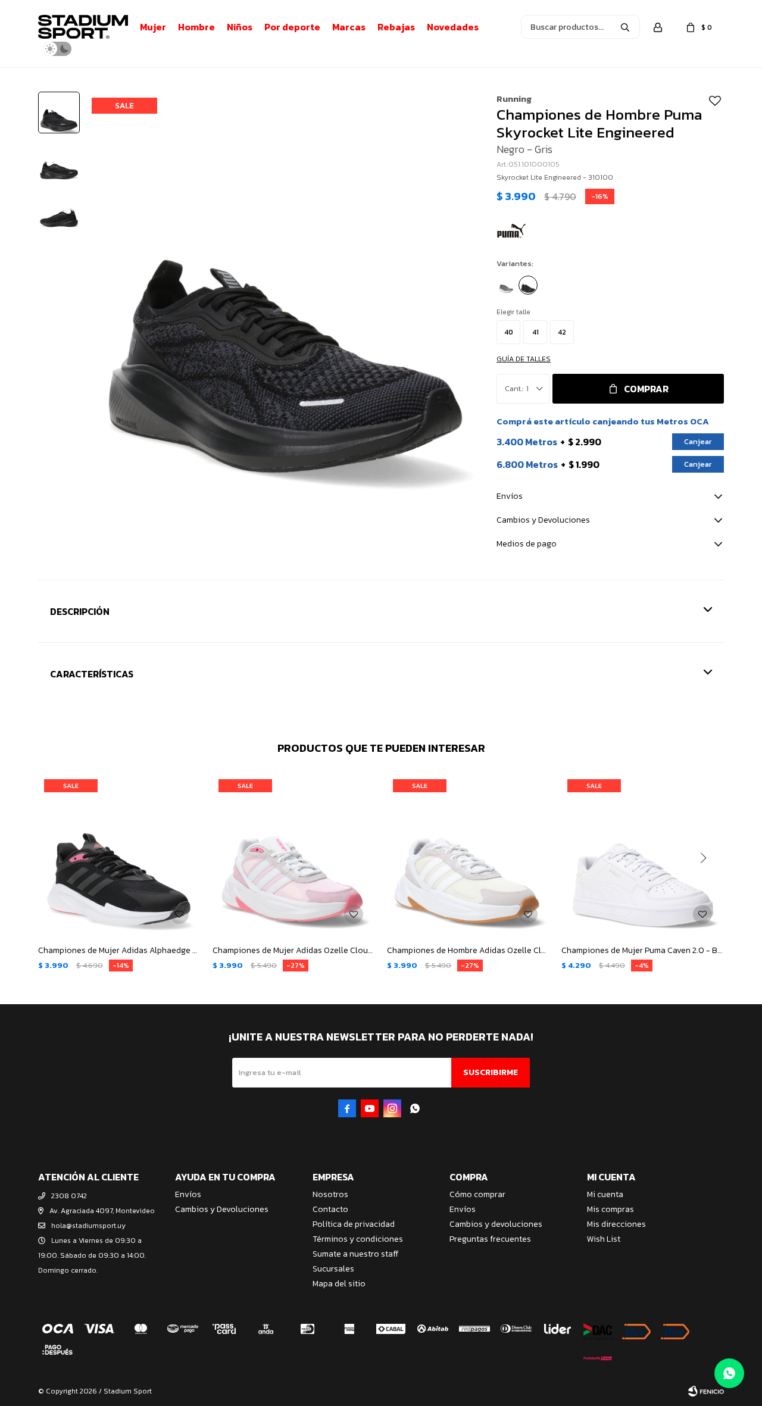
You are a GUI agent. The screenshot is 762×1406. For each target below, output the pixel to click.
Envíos (188, 1194)
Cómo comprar (477, 1194)
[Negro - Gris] (528, 285)
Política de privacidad (354, 1224)
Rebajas (396, 27)
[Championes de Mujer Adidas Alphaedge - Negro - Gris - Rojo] (119, 854)
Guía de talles (523, 359)
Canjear (698, 441)
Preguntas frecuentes (490, 1239)
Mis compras (610, 1209)
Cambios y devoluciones (495, 1224)
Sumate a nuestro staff (355, 1254)
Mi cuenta (605, 1194)
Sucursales (333, 1269)
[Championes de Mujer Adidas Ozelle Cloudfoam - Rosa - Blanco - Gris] (294, 854)
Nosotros (330, 1194)
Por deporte (292, 27)
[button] (625, 27)
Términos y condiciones (358, 1239)
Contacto (330, 1209)
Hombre (196, 27)
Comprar (646, 389)
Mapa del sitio (339, 1283)
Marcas (349, 27)
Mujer (153, 27)
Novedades (453, 27)
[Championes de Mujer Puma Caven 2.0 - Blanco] (642, 854)
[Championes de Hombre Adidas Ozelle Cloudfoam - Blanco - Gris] (468, 854)
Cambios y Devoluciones (221, 1209)
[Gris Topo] (506, 285)
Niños (239, 27)
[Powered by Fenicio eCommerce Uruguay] (706, 1391)
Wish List (603, 1239)
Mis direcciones (616, 1224)
